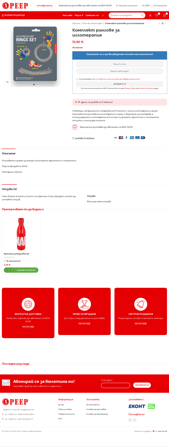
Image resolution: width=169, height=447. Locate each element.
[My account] (150, 15)
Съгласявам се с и (109, 79)
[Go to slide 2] (36, 84)
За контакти (93, 405)
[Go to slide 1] (34, 84)
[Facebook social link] (130, 420)
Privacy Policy (130, 88)
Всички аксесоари (92, 23)
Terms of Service (147, 88)
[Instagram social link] (134, 420)
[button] (21, 270)
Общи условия (65, 409)
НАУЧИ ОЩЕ (28, 327)
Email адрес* (107, 380)
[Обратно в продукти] (162, 23)
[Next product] (165, 23)
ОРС (60, 419)
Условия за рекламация (97, 414)
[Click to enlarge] (7, 82)
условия (100, 79)
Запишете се (119, 84)
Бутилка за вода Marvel (16, 254)
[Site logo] (15, 5)
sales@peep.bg (44, 5)
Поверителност (66, 414)
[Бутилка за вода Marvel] (21, 234)
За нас (61, 405)
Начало (76, 23)
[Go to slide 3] (39, 84)
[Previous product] (159, 23)
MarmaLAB (162, 431)
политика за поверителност (124, 79)
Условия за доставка (96, 409)
